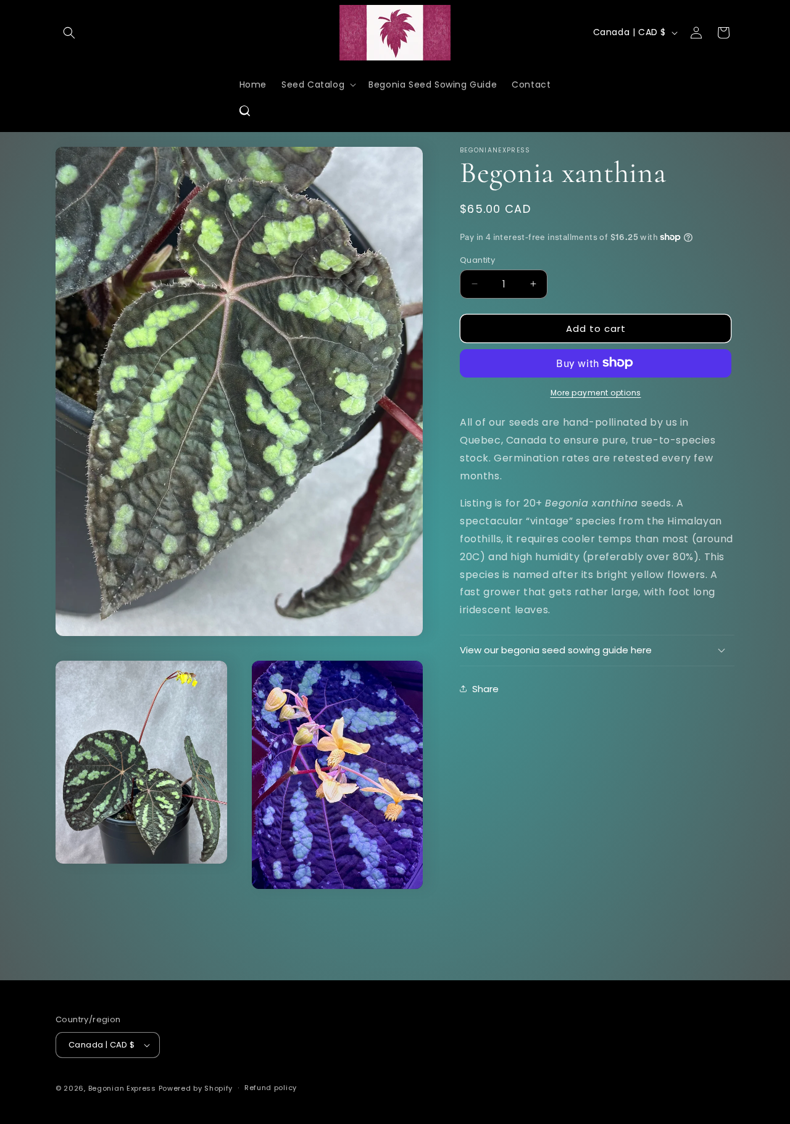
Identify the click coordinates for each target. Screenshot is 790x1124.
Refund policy (270, 1088)
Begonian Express (122, 1088)
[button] (69, 32)
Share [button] (485, 688)
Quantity (477, 259)
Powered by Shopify (196, 1088)
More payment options (596, 392)
